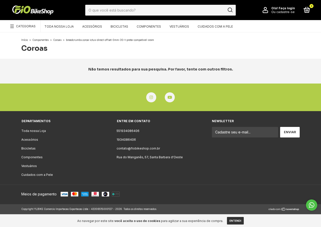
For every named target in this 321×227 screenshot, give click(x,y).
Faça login (287, 8)
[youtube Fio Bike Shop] (170, 97)
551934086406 (128, 131)
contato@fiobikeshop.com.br (138, 148)
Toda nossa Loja (59, 26)
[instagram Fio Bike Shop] (151, 97)
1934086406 (126, 139)
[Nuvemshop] (284, 209)
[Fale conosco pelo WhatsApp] (311, 205)
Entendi (235, 220)
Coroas (57, 39)
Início (24, 39)
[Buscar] (230, 10)
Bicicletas (119, 26)
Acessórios (92, 26)
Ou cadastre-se (283, 12)
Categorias (26, 26)
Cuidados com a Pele (215, 26)
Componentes (149, 26)
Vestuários (179, 26)
